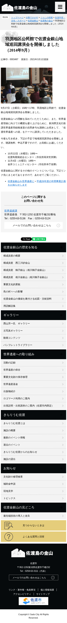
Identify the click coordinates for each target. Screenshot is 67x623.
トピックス (9, 498)
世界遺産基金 (10, 384)
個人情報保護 (47, 590)
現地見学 (8, 491)
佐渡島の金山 (46, 20)
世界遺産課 (10, 210)
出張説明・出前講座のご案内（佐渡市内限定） (28, 405)
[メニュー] (60, 7)
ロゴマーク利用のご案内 (16, 398)
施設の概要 (9, 430)
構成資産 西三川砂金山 (16, 262)
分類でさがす (32, 17)
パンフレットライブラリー (17, 345)
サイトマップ (43, 594)
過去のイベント (11, 444)
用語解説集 (9, 305)
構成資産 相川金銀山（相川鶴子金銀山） (26, 277)
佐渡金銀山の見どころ (18, 507)
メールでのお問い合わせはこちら (32, 225)
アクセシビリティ (22, 594)
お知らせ (9, 468)
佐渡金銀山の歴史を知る (20, 247)
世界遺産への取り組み (18, 354)
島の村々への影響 (13, 291)
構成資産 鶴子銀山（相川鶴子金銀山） (25, 270)
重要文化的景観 (11, 284)
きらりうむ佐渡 (14, 415)
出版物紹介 (9, 391)
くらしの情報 (46, 17)
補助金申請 (9, 483)
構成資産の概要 (11, 255)
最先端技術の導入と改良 (16, 515)
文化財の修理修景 (13, 476)
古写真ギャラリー (13, 330)
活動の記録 (9, 362)
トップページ (17, 17)
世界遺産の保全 (11, 369)
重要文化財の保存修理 (15, 377)
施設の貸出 (9, 459)
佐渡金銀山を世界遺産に (21, 181)
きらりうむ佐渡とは (14, 423)
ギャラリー (11, 315)
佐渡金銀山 (33, 20)
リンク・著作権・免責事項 (22, 590)
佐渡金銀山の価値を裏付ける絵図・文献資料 (27, 298)
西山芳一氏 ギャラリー (16, 323)
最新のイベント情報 (14, 437)
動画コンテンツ (11, 337)
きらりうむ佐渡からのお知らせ (20, 452)
